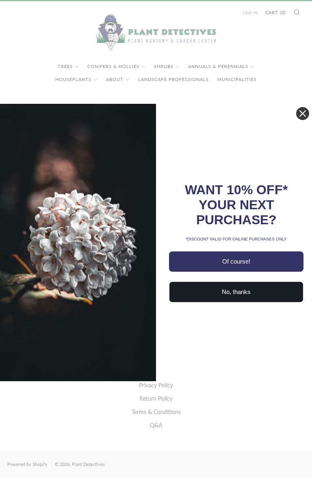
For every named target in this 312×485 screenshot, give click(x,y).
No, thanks (236, 291)
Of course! (236, 261)
